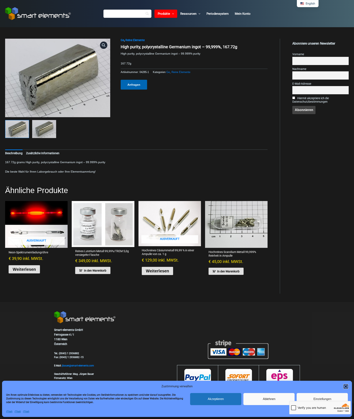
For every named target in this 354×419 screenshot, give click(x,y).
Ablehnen (269, 399)
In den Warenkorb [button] (95, 270)
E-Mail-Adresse (301, 83)
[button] (346, 386)
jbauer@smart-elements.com (78, 365)
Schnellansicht (36, 244)
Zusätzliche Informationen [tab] (42, 153)
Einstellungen (322, 399)
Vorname (298, 54)
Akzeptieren (216, 399)
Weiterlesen (24, 269)
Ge (122, 40)
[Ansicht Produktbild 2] (44, 129)
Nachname (299, 69)
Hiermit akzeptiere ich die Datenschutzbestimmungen (310, 100)
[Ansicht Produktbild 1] (17, 129)
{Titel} (9, 411)
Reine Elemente (135, 40)
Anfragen (133, 84)
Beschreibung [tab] (14, 153)
